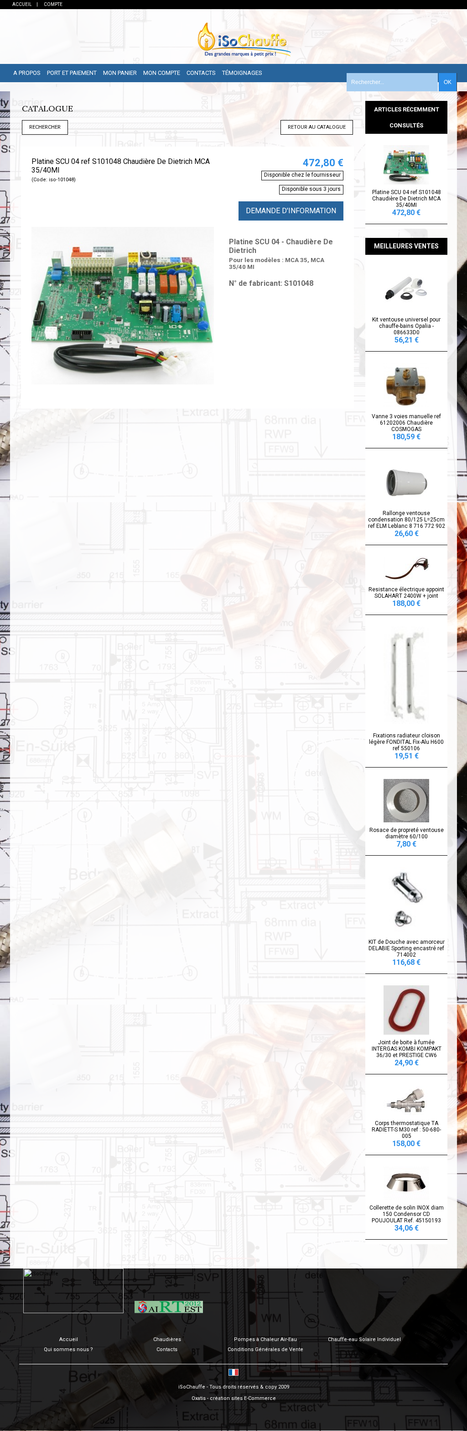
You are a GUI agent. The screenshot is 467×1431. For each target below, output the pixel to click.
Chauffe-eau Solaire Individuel (364, 1339)
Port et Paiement (72, 72)
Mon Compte (161, 72)
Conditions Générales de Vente (265, 1349)
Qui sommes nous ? (68, 1349)
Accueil (68, 1339)
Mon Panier (120, 72)
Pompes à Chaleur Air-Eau (265, 1339)
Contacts (201, 72)
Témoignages (242, 72)
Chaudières (167, 1339)
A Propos (27, 72)
